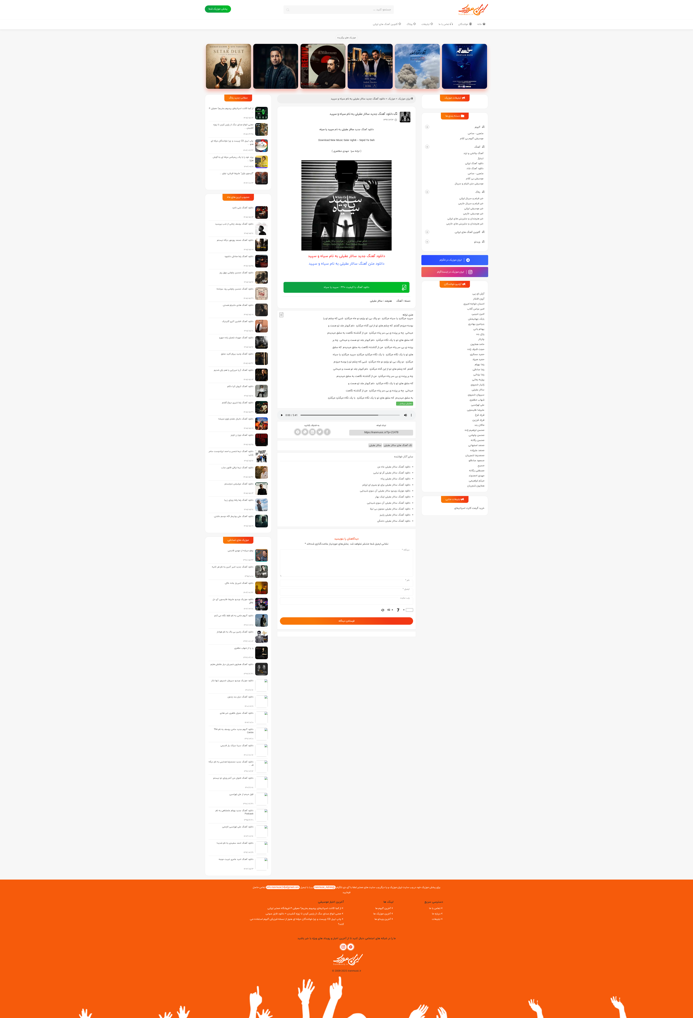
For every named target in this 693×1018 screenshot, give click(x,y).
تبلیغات (425, 24)
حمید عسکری (477, 354)
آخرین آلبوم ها (383, 908)
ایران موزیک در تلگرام (451, 260)
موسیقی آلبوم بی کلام (471, 138)
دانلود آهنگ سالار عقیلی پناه (395, 478)
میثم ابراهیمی (476, 480)
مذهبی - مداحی (475, 133)
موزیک (391, 99)
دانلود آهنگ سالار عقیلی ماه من (393, 467)
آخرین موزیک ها (382, 913)
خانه (480, 24)
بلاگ (477, 192)
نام (407, 580)
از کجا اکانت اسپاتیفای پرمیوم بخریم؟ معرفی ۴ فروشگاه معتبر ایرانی (304, 908)
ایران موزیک (404, 99)
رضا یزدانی (478, 374)
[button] (427, 127)
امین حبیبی (478, 314)
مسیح (481, 465)
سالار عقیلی (478, 389)
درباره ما (436, 913)
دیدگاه (405, 550)
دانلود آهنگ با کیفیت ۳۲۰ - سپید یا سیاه (346, 287)
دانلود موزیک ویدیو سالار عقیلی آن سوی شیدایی (385, 491)
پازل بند (480, 334)
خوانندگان (463, 24)
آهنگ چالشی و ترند (473, 153)
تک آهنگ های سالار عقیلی (398, 445)
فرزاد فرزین (478, 420)
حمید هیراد (478, 359)
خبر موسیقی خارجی (473, 213)
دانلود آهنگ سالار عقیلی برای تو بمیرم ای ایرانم (386, 485)
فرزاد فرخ (479, 415)
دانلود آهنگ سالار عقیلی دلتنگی (393, 521)
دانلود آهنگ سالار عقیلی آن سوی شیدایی (388, 503)
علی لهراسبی (477, 405)
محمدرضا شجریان (474, 455)
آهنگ (477, 147)
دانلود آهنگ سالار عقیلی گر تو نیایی (391, 473)
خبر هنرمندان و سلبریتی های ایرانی (465, 218)
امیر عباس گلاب (475, 309)
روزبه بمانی (478, 379)
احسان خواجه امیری (473, 304)
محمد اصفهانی (476, 445)
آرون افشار (478, 299)
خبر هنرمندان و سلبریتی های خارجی (464, 223)
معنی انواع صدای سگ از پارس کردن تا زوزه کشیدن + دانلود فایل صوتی (303, 913)
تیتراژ (480, 158)
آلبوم (477, 127)
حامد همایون (477, 344)
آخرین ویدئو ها (382, 919)
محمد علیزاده (477, 450)
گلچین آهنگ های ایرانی (385, 24)
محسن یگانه (477, 440)
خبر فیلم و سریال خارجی (470, 203)
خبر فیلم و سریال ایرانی (471, 198)
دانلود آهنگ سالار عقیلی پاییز (395, 515)
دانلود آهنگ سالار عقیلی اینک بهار (392, 497)
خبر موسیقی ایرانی (473, 208)
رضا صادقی (478, 369)
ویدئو (477, 242)
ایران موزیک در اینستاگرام (451, 272)
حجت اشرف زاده (475, 349)
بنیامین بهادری (476, 324)
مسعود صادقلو (476, 460)
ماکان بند (479, 425)
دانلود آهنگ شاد (475, 168)
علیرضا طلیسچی (475, 410)
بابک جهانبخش (476, 319)
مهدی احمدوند (476, 475)
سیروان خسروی (476, 395)
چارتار (481, 339)
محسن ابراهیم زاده (474, 430)
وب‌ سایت (404, 598)
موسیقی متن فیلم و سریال (469, 183)
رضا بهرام (479, 364)
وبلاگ (410, 24)
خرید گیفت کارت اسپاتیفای (469, 508)
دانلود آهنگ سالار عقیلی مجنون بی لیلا (390, 509)
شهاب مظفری (477, 400)
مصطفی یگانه (476, 470)
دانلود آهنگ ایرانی (474, 163)
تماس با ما (444, 24)
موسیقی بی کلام (474, 178)
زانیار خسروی (477, 384)
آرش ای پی (478, 293)
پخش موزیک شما (217, 9)
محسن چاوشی (476, 435)
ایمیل (406, 589)
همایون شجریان (475, 486)
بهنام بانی (478, 329)
